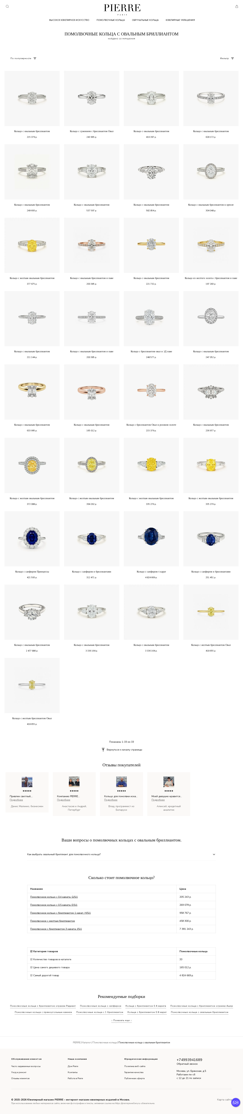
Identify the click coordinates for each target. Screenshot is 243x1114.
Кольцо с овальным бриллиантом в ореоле (211, 204)
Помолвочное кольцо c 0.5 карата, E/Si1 (53, 905)
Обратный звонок (187, 1064)
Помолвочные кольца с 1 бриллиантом (99, 1012)
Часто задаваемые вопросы (26, 1066)
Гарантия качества (133, 1072)
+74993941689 (189, 1059)
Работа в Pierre (75, 1078)
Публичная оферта (134, 1078)
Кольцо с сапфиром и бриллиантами (91, 571)
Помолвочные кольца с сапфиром (100, 1006)
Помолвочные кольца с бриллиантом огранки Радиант (43, 1006)
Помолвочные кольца (111, 20)
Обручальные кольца (145, 20)
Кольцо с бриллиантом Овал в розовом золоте (151, 425)
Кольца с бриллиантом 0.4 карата (146, 1006)
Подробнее (16, 800)
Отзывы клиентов (20, 1078)
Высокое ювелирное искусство (69, 20)
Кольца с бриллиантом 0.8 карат (147, 1012)
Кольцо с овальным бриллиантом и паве (91, 278)
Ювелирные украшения (180, 20)
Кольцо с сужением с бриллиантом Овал (91, 131)
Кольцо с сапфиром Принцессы (32, 571)
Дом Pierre (73, 1066)
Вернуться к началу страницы (124, 749)
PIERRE (77, 1042)
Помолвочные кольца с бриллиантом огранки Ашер (201, 1006)
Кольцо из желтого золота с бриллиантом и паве (211, 278)
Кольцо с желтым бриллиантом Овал (211, 645)
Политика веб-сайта (134, 1066)
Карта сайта (224, 1099)
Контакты (73, 1072)
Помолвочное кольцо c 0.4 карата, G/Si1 (54, 897)
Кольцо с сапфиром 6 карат (151, 571)
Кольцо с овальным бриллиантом (32, 131)
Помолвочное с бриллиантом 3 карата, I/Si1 (56, 929)
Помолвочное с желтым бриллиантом (52, 921)
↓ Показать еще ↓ (121, 1020)
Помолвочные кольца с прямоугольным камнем (43, 1012)
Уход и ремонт (18, 1072)
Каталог (86, 1042)
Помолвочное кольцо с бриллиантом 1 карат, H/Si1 (60, 913)
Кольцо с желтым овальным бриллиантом (32, 278)
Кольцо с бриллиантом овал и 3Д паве (151, 351)
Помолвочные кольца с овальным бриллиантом (199, 1012)
